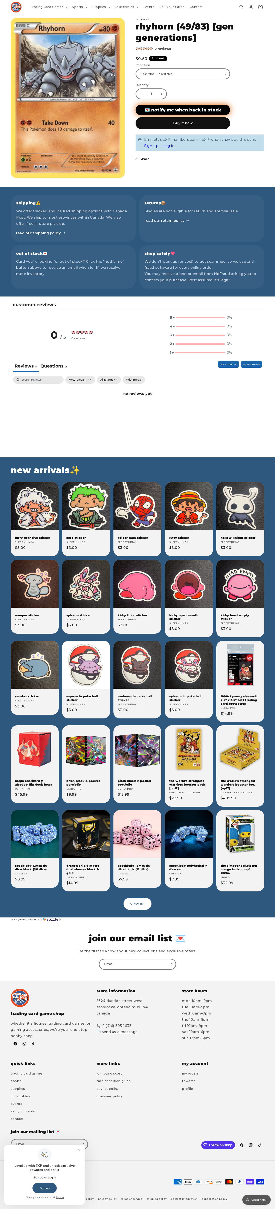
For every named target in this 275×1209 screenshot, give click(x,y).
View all (137, 904)
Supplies (18, 1089)
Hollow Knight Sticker (238, 537)
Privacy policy (107, 1198)
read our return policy (165, 221)
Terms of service (131, 1198)
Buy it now (183, 123)
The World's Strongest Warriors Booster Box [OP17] (238, 784)
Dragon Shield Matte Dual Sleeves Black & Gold (82, 869)
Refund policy (85, 1198)
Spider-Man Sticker (133, 537)
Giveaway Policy (109, 1096)
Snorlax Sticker (27, 696)
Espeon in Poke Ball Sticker (82, 698)
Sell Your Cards (23, 1111)
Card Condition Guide (113, 1081)
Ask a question (228, 364)
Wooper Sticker (27, 615)
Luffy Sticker (179, 537)
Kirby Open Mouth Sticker (184, 617)
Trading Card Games (27, 1073)
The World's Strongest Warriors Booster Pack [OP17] (187, 784)
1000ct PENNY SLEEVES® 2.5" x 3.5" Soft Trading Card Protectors (239, 700)
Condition (143, 65)
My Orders (190, 1073)
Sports (16, 1081)
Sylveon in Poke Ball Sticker (185, 698)
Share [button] (145, 159)
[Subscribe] (171, 964)
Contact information (184, 1198)
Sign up (151, 146)
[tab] (54, 366)
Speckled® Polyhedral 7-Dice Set (188, 867)
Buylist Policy (107, 1089)
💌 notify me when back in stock (183, 110)
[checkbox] (134, 380)
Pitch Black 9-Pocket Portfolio (134, 782)
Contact (17, 1119)
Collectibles (20, 1096)
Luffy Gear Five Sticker (32, 537)
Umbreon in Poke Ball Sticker (135, 698)
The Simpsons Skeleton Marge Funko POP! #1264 (239, 869)
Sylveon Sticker (78, 615)
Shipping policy (157, 1198)
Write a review (251, 364)
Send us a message (120, 1032)
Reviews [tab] (26, 366)
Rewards (189, 1081)
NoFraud (222, 274)
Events (16, 1104)
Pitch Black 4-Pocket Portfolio (83, 782)
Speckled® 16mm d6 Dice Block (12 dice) (134, 867)
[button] (49, 6)
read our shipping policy (38, 233)
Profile (187, 1089)
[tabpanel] (137, 408)
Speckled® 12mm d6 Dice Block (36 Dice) (31, 867)
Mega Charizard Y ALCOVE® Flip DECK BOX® (33, 782)
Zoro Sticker (76, 537)
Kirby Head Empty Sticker (235, 617)
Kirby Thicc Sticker (132, 615)
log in (169, 146)
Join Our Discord (109, 1073)
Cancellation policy (214, 1198)
